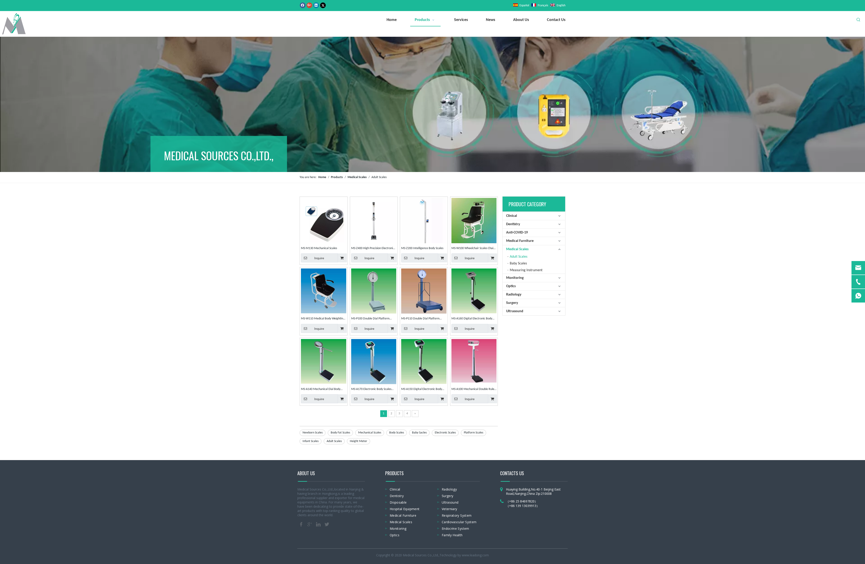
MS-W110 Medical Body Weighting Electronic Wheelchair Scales (323, 319)
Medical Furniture (520, 241)
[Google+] (309, 5)
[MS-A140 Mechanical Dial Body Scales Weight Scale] (323, 361)
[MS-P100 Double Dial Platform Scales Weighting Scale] (373, 291)
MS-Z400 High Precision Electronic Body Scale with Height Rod (372, 249)
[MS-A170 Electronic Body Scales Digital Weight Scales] (373, 361)
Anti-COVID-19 (517, 232)
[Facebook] (302, 5)
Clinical (511, 216)
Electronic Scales (445, 432)
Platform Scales (473, 432)
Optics (511, 286)
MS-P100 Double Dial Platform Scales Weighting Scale (370, 319)
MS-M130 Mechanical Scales (319, 248)
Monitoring (515, 278)
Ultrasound (514, 311)
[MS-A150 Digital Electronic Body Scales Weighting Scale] (423, 361)
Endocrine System (455, 528)
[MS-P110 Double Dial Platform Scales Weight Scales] (423, 291)
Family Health (452, 535)
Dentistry (513, 224)
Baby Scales (518, 263)
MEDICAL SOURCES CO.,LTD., (218, 155)
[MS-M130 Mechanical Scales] (323, 222)
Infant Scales (311, 441)
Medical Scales (517, 249)
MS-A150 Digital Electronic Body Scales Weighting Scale (421, 389)
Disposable (398, 502)
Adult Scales (334, 441)
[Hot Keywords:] (858, 20)
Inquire (319, 258)
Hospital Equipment (404, 509)
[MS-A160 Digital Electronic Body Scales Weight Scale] (474, 291)
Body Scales (396, 432)
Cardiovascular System (459, 522)
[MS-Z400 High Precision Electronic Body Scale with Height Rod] (373, 220)
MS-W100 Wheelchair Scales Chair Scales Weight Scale (472, 249)
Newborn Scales (313, 432)
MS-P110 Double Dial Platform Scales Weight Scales (420, 319)
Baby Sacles (419, 432)
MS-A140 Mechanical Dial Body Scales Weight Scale (320, 389)
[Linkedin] (316, 5)
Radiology (513, 294)
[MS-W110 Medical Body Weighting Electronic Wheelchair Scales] (323, 291)
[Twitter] (323, 5)
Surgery (512, 303)
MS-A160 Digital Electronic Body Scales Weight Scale (471, 319)
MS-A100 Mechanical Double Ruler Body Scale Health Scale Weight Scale (473, 389)
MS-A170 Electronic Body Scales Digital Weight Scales (371, 389)
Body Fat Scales (340, 432)
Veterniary (449, 509)
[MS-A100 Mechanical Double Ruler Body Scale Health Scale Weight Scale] (474, 360)
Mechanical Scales (369, 432)
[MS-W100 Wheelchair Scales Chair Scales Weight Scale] (474, 220)
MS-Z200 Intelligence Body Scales (422, 248)
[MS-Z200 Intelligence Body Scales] (423, 224)
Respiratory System (456, 515)
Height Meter (358, 441)
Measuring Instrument (526, 270)
